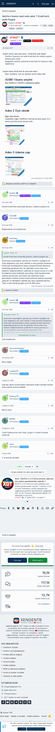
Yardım (44, 716)
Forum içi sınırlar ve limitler (13, 672)
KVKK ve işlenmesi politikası (14, 669)
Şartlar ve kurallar (18, 716)
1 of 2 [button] (19, 466)
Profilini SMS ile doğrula (12, 655)
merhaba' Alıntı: (10, 315)
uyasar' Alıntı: (9, 253)
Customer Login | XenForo (16, 119)
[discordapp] (29, 702)
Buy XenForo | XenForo (15, 83)
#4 (52, 248)
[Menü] (3, 3)
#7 (52, 380)
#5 (52, 309)
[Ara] (38, 4)
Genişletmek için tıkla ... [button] (27, 335)
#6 (52, 358)
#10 (51, 453)
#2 (52, 202)
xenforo (19, 28)
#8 (52, 406)
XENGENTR (11, 4)
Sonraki (28, 466)
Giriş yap (17, 560)
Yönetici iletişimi (9, 658)
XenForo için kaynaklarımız (14, 651)
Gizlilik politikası (9, 665)
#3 (52, 225)
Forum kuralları (9, 662)
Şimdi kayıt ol (37, 560)
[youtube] (7, 702)
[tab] (21, 501)
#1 (51, 48)
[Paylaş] (48, 48)
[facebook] (3, 702)
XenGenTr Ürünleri (10, 647)
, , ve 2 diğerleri (21, 184)
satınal (11, 28)
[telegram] (16, 702)
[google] (12, 702)
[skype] (21, 702)
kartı (44, 25)
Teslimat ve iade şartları (12, 676)
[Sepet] (52, 4)
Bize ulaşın (5, 716)
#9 (52, 428)
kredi (51, 25)
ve (11, 290)
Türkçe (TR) (7, 713)
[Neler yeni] (33, 4)
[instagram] (25, 702)
